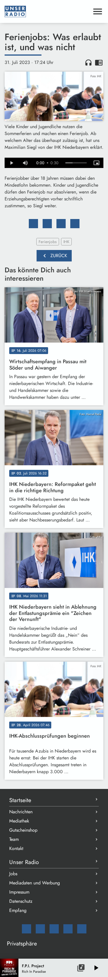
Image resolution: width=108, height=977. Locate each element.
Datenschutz (20, 901)
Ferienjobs (48, 242)
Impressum (19, 892)
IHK (66, 242)
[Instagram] (54, 928)
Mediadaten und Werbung (34, 883)
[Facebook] (40, 928)
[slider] (76, 162)
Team (14, 839)
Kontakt (16, 848)
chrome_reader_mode (99, 62)
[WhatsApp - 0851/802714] (81, 928)
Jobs (13, 873)
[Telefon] (68, 928)
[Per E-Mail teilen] (74, 223)
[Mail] (26, 928)
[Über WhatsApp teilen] (61, 223)
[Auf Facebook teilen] (33, 223)
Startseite (20, 800)
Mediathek (19, 821)
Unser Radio (24, 862)
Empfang (17, 910)
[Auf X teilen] (47, 223)
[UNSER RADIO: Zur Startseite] (47, 11)
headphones (88, 62)
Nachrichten (21, 811)
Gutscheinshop (23, 830)
